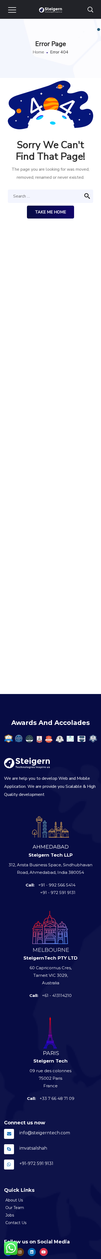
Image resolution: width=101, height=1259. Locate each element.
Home (38, 52)
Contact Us (15, 1222)
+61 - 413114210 (57, 995)
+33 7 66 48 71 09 (57, 1098)
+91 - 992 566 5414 (56, 885)
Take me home (50, 212)
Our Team (14, 1207)
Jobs (9, 1215)
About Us (14, 1200)
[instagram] (20, 1252)
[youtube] (44, 1252)
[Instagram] (32, 1252)
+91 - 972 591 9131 (57, 892)
